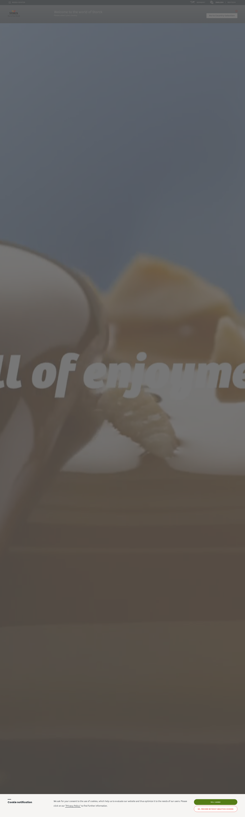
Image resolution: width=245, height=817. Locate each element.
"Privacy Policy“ (73, 806)
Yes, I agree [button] (215, 802)
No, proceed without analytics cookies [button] (216, 809)
